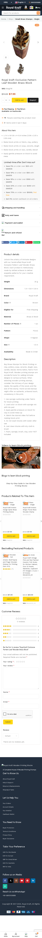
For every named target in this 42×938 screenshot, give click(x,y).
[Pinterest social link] (27, 880)
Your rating (8, 662)
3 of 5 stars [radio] (20, 662)
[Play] (21, 458)
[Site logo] (14, 7)
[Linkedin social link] (33, 880)
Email (6, 702)
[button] (4, 42)
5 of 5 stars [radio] (24, 662)
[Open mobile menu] (3, 7)
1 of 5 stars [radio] (17, 662)
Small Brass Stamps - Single (27, 19)
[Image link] (17, 765)
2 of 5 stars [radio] (19, 662)
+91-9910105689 (9, 895)
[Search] (38, 13)
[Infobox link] (34, 2)
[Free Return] (16, 109)
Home (3, 19)
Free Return (21, 109)
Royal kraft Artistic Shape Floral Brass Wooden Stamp (30, 510)
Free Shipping (9, 109)
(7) (12, 569)
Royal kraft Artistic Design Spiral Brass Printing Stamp (10, 510)
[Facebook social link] (5, 880)
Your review (8, 666)
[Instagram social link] (16, 880)
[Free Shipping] (3, 109)
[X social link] (10, 880)
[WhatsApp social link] (5, 886)
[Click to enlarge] (5, 57)
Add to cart (19, 100)
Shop (11, 19)
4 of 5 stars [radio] (22, 662)
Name (6, 692)
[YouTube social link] (22, 880)
